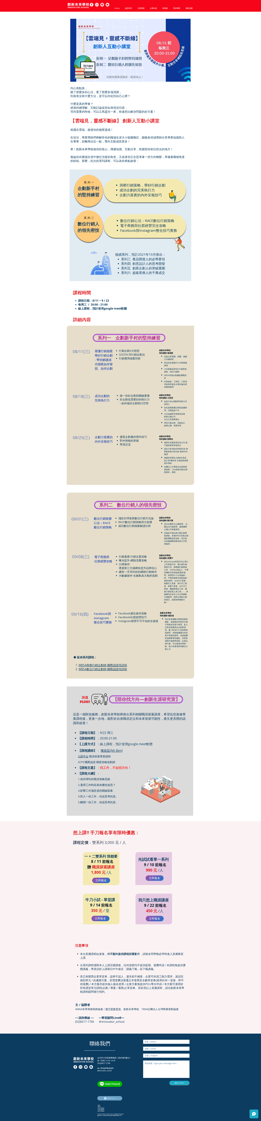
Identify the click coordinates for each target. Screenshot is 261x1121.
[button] (107, 5)
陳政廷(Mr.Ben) (112, 750)
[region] (88, 191)
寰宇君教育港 (113, 1009)
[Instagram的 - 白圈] (97, 5)
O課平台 (83, 756)
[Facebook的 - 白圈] (91, 5)
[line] (102, 5)
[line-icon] (86, 1067)
